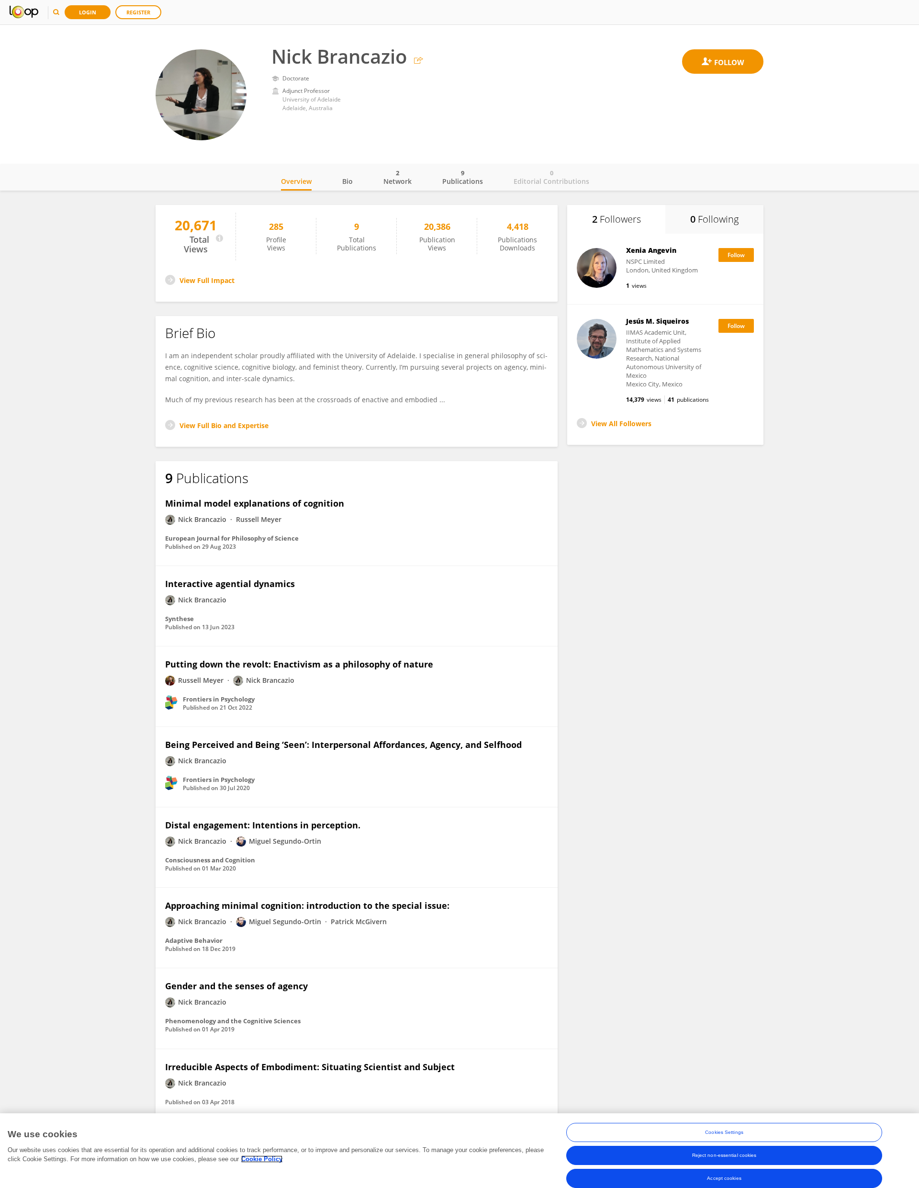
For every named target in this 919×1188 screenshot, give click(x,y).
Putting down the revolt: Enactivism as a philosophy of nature (299, 664)
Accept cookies (724, 1178)
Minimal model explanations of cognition (254, 503)
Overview (296, 181)
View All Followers (621, 423)
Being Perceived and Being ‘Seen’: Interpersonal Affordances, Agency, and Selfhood (343, 744)
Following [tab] (714, 219)
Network (397, 177)
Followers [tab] (616, 219)
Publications (462, 177)
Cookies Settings (724, 1132)
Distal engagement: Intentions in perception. (262, 825)
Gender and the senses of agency (236, 986)
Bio (347, 181)
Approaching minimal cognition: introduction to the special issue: (307, 905)
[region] (459, 1150)
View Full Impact (207, 280)
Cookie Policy (261, 1159)
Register (138, 12)
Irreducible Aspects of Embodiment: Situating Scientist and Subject (310, 1067)
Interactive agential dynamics (230, 583)
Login (87, 12)
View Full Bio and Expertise (224, 425)
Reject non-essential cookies (724, 1155)
